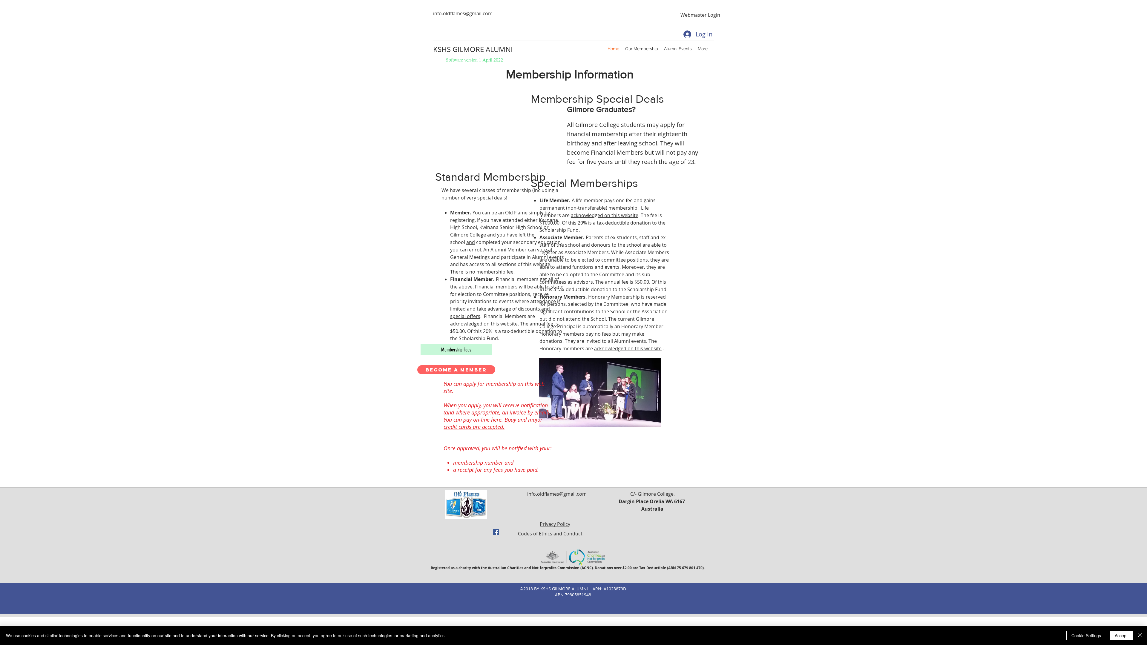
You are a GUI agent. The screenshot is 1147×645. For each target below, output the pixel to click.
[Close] (1139, 635)
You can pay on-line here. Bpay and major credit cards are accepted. (493, 423)
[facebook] (496, 532)
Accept (1121, 635)
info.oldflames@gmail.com (463, 13)
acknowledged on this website (604, 215)
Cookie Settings (1086, 635)
